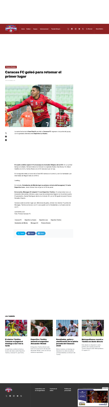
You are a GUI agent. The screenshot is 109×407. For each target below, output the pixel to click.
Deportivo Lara (43, 220)
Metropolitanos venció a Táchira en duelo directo (92, 340)
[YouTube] (79, 29)
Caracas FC (18, 220)
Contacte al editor (53, 389)
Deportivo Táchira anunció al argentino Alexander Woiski (40, 341)
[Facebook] (72, 29)
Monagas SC (34, 223)
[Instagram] (75, 29)
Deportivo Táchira (56, 220)
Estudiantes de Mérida (21, 223)
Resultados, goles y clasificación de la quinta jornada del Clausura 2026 (67, 342)
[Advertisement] (54, 12)
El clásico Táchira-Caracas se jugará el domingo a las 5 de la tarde (14, 342)
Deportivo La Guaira (30, 220)
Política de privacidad (67, 389)
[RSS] (83, 29)
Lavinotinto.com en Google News (40, 389)
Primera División (11, 67)
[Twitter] (68, 29)
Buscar (90, 29)
